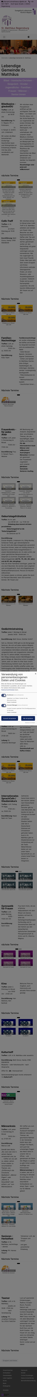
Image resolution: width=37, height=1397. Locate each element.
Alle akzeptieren (28, 718)
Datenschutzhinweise (8, 690)
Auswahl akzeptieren (9, 718)
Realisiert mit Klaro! (30, 722)
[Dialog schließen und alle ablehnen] (35, 672)
